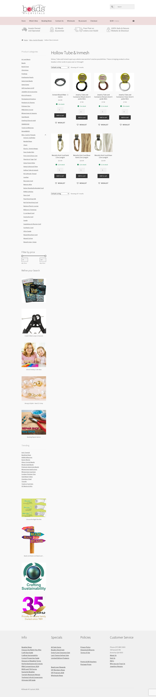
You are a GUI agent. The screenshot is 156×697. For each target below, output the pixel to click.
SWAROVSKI (25, 124)
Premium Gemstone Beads (30, 467)
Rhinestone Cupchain (29, 472)
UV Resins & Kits (27, 486)
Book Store (25, 67)
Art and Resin (26, 59)
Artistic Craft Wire (29, 138)
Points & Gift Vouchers (88, 662)
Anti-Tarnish (26, 453)
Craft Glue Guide (27, 653)
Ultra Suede (27, 231)
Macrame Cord (28, 181)
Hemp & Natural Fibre (30, 167)
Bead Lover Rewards (58, 667)
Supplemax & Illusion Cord (32, 224)
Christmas (25, 70)
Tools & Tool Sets (27, 484)
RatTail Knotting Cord (30, 202)
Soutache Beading (28, 672)
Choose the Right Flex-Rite (31, 650)
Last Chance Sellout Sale (60, 655)
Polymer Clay (26, 106)
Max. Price (42, 263)
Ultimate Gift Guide (28, 680)
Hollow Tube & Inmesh (30, 170)
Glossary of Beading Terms (31, 661)
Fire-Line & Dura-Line (30, 156)
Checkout (93, 21)
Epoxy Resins (26, 460)
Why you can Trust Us (117, 664)
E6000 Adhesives (27, 457)
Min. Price (24, 263)
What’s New (33, 21)
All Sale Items (56, 647)
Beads (24, 63)
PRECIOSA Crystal (27, 110)
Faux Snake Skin (28, 152)
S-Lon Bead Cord (28, 213)
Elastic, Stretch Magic (30, 149)
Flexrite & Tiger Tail (30, 159)
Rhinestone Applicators (29, 469)
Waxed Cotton (28, 238)
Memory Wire (27, 184)
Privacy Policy (85, 647)
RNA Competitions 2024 (30, 666)
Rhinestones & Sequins (29, 113)
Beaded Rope (27, 141)
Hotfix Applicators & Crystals (32, 664)
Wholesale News (57, 675)
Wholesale (71, 21)
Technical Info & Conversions (32, 677)
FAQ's (112, 661)
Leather (26, 177)
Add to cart (60, 115)
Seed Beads (25, 117)
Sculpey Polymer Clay (29, 474)
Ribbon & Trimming (29, 210)
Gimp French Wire (29, 163)
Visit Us (112, 658)
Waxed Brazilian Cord (30, 235)
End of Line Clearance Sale (60, 653)
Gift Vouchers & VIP (28, 88)
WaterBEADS (26, 131)
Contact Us (59, 21)
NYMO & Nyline (28, 192)
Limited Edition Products (60, 658)
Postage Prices (85, 664)
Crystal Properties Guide (30, 658)
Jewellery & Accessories (29, 92)
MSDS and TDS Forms (29, 669)
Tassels (24, 481)
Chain (25, 145)
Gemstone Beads (27, 81)
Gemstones (25, 85)
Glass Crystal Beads (28, 462)
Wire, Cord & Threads (36, 40)
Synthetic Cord (28, 228)
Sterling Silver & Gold (29, 120)
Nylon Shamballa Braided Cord (33, 188)
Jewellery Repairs (116, 666)
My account (83, 21)
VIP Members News (58, 670)
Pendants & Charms (28, 103)
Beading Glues (26, 455)
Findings (24, 74)
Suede (25, 220)
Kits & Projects (26, 95)
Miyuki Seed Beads (28, 465)
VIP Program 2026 (57, 673)
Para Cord (26, 195)
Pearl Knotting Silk (29, 199)
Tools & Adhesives (28, 128)
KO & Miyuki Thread (29, 174)
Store (24, 21)
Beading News (46, 21)
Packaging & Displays (29, 99)
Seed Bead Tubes (27, 477)
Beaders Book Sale (57, 650)
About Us (113, 655)
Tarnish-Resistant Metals (31, 675)
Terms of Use (85, 653)
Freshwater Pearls (27, 77)
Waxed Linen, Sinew (29, 242)
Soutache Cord (28, 217)
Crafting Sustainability (30, 655)
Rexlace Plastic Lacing (30, 206)
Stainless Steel (27, 479)
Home (26, 40)
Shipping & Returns (87, 650)
